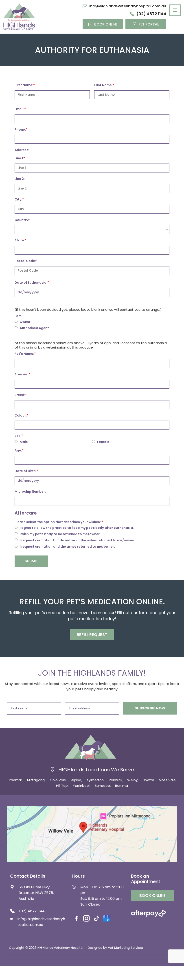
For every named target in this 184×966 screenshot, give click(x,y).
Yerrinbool (81, 785)
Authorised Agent (34, 328)
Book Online (106, 24)
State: (20, 240)
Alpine (76, 780)
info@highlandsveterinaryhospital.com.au (127, 6)
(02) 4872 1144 (151, 14)
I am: (18, 316)
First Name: (24, 85)
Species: (21, 374)
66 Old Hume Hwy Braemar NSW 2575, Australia (36, 893)
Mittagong (36, 780)
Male (24, 442)
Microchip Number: (30, 491)
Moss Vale (167, 780)
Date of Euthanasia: (31, 282)
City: (18, 199)
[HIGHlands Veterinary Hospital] (19, 16)
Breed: (20, 395)
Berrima (121, 785)
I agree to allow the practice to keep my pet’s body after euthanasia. (77, 528)
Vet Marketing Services (126, 947)
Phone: (20, 129)
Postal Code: (25, 261)
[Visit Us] (92, 834)
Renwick (115, 780)
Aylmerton (95, 780)
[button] (92, 634)
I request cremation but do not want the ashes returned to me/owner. (77, 540)
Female (103, 442)
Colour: (21, 415)
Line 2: (20, 179)
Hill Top (62, 785)
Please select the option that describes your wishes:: (58, 522)
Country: (22, 220)
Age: (18, 450)
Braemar (15, 780)
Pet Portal (148, 24)
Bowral (148, 780)
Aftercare (26, 513)
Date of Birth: (26, 471)
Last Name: (103, 85)
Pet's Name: (24, 353)
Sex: (18, 436)
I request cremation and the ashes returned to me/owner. (67, 547)
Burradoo (102, 785)
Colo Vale (58, 780)
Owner (25, 322)
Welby (132, 780)
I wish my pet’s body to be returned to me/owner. (60, 534)
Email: (19, 109)
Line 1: (19, 158)
